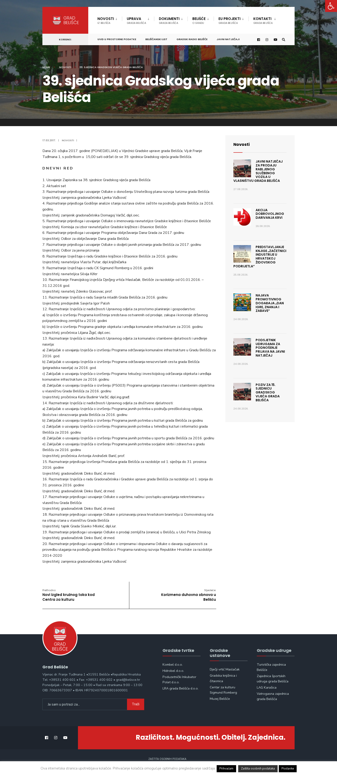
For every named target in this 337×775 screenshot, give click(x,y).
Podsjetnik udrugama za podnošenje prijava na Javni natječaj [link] (270, 348)
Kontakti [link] (263, 20)
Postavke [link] (288, 769)
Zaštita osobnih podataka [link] (167, 759)
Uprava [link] (136, 20)
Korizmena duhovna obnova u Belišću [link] (188, 595)
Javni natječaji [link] (228, 39)
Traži (135, 704)
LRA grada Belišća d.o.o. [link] (181, 688)
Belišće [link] (199, 20)
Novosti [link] (105, 20)
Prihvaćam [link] (226, 769)
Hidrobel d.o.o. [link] (173, 670)
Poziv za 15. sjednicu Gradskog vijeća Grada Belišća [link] (268, 392)
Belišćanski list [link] (156, 39)
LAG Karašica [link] (266, 687)
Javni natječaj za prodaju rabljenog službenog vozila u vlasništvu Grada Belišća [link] (258, 171)
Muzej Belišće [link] (220, 698)
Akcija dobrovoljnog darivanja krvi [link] (270, 214)
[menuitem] (109, 19)
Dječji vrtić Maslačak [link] (225, 669)
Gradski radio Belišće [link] (192, 39)
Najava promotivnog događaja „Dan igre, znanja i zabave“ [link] (270, 303)
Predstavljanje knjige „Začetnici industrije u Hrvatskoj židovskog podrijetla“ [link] (259, 256)
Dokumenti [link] (169, 20)
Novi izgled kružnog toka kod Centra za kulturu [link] (68, 595)
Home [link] (46, 67)
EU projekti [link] (229, 20)
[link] (331, 6)
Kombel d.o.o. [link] (173, 664)
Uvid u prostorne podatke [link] (116, 39)
